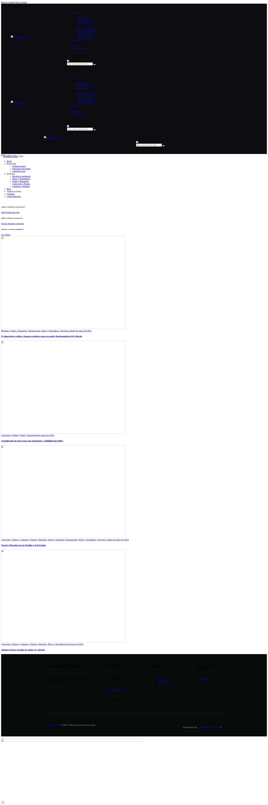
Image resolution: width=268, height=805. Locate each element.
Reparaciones (34, 331)
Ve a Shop (5, 235)
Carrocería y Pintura (10, 435)
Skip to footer (21, 2)
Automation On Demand (209, 727)
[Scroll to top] (2, 737)
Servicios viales (67, 331)
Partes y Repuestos (19, 331)
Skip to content (7, 2)
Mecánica (5, 331)
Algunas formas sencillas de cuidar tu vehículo (23, 650)
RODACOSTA (53, 725)
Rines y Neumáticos (50, 331)
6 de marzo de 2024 (82, 331)
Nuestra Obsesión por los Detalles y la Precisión (23, 545)
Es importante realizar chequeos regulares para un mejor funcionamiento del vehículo (41, 336)
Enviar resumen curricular (12, 223)
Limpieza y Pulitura (28, 540)
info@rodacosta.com (10, 212)
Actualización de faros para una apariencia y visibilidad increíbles (32, 441)
